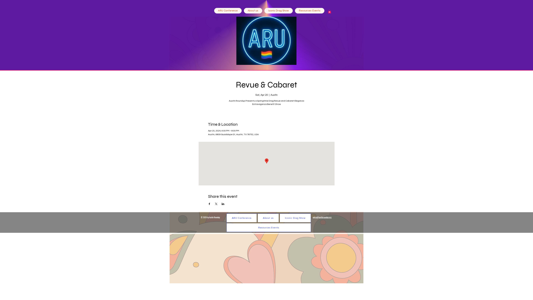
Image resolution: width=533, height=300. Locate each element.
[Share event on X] (216, 204)
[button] (253, 10)
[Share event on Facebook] (209, 204)
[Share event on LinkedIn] (223, 204)
